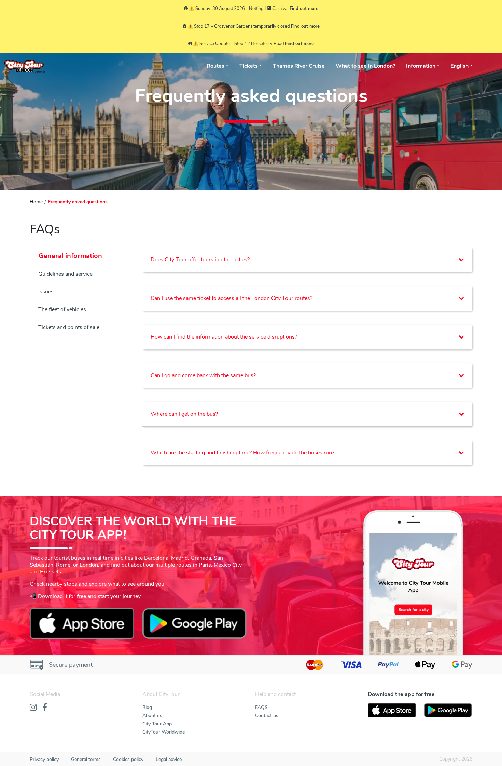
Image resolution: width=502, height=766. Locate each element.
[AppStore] (392, 710)
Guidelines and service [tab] (65, 274)
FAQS (261, 707)
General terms (86, 759)
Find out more (304, 8)
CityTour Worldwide (163, 732)
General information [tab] (70, 256)
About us (152, 715)
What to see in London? (365, 66)
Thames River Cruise (299, 66)
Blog (147, 707)
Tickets (248, 66)
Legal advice (169, 759)
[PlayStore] (448, 710)
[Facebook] (44, 708)
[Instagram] (33, 708)
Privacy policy (44, 759)
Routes (215, 66)
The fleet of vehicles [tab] (62, 309)
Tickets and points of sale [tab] (68, 327)
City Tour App (157, 724)
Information (420, 66)
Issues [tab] (46, 291)
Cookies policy (128, 759)
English (459, 66)
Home (36, 202)
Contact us (266, 715)
